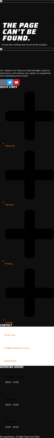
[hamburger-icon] (51, 23)
